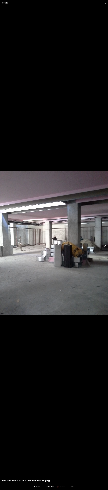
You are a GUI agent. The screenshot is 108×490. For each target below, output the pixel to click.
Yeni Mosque (8, 480)
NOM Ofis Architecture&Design (32, 480)
